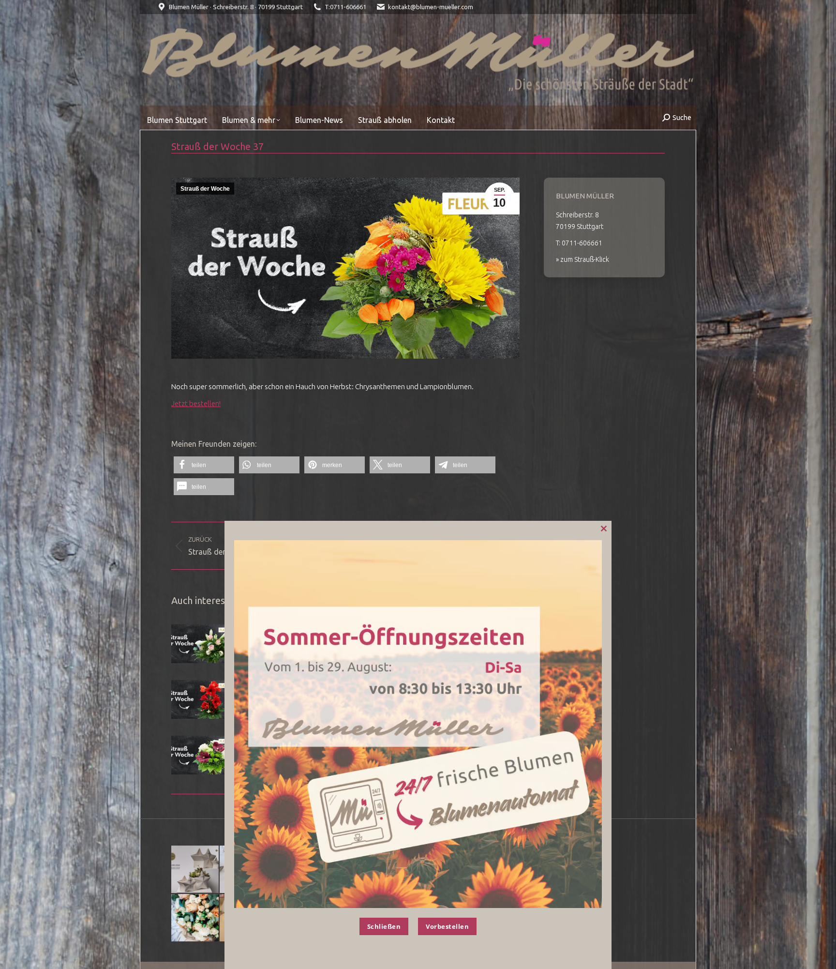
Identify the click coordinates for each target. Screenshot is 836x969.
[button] (204, 464)
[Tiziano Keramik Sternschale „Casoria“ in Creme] (195, 870)
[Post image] (197, 643)
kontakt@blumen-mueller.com (430, 6)
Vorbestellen (447, 926)
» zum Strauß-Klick (582, 259)
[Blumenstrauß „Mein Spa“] (195, 918)
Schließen (384, 926)
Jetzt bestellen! (196, 403)
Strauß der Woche (205, 188)
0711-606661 (348, 6)
